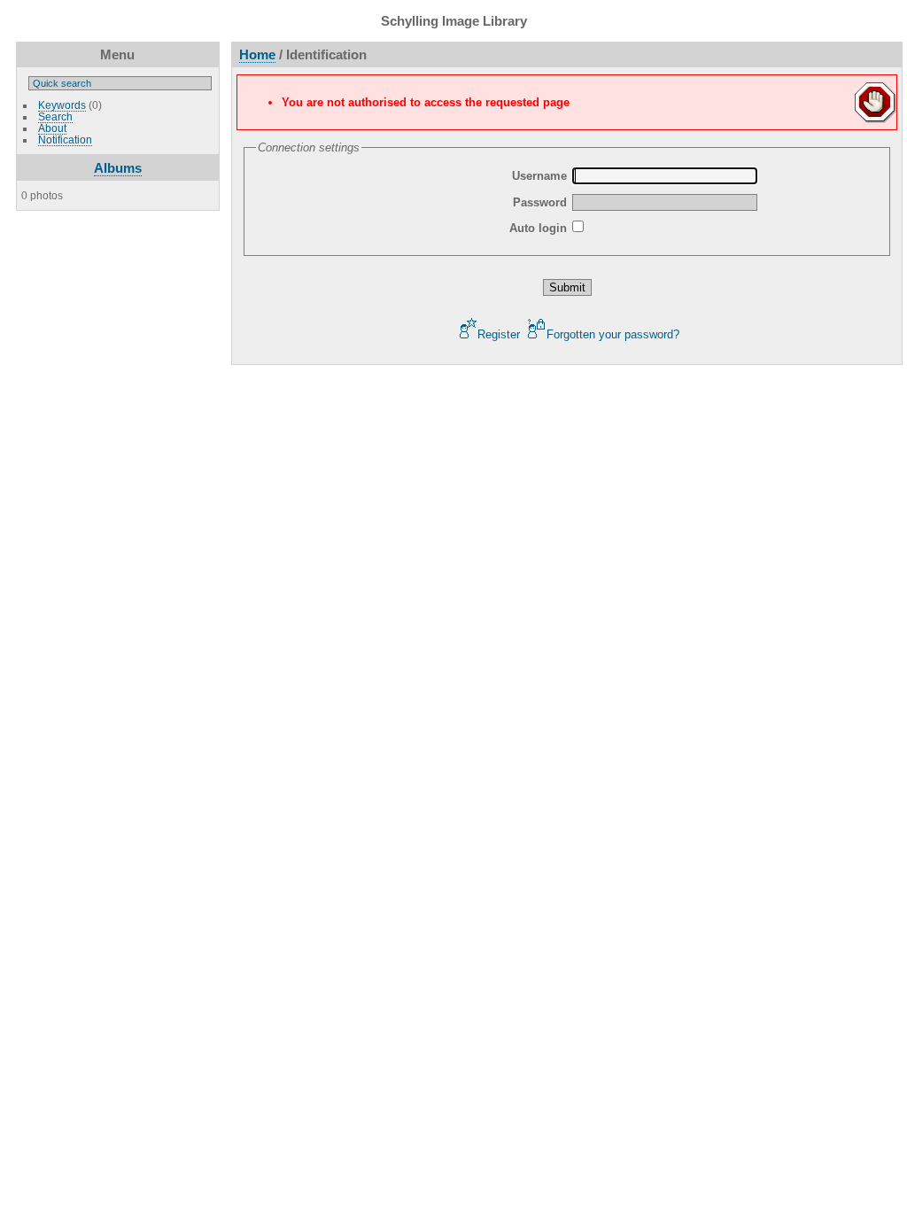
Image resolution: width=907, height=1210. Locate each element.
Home (257, 54)
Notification (65, 139)
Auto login (538, 228)
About (52, 128)
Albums (118, 167)
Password (540, 202)
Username (539, 175)
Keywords (62, 105)
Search (55, 116)
